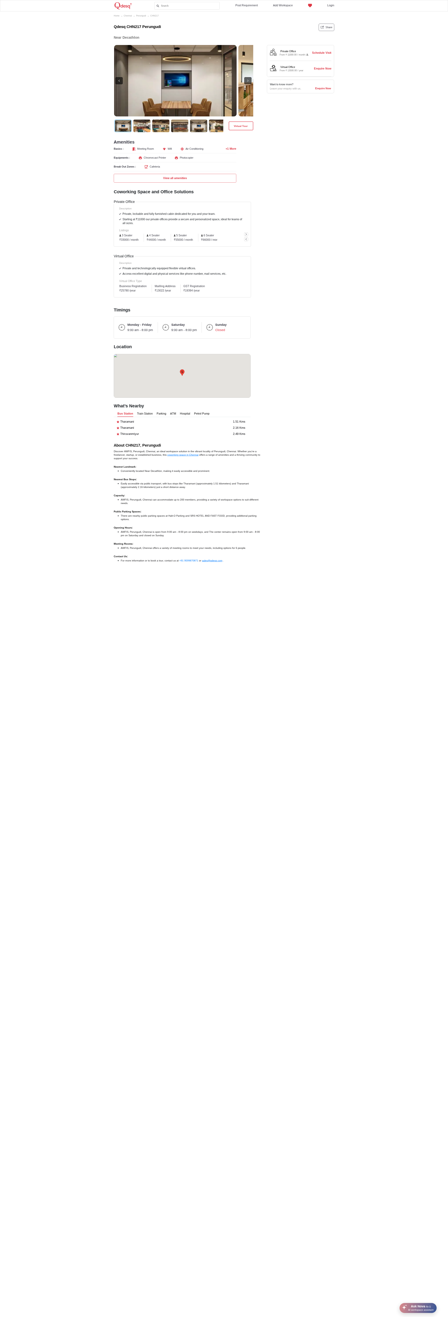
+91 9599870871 (189, 560)
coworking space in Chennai (182, 454)
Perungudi (141, 15)
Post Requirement (246, 5)
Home (117, 15)
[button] (182, 372)
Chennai (128, 15)
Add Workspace (283, 5)
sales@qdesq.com (212, 560)
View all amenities (175, 178)
